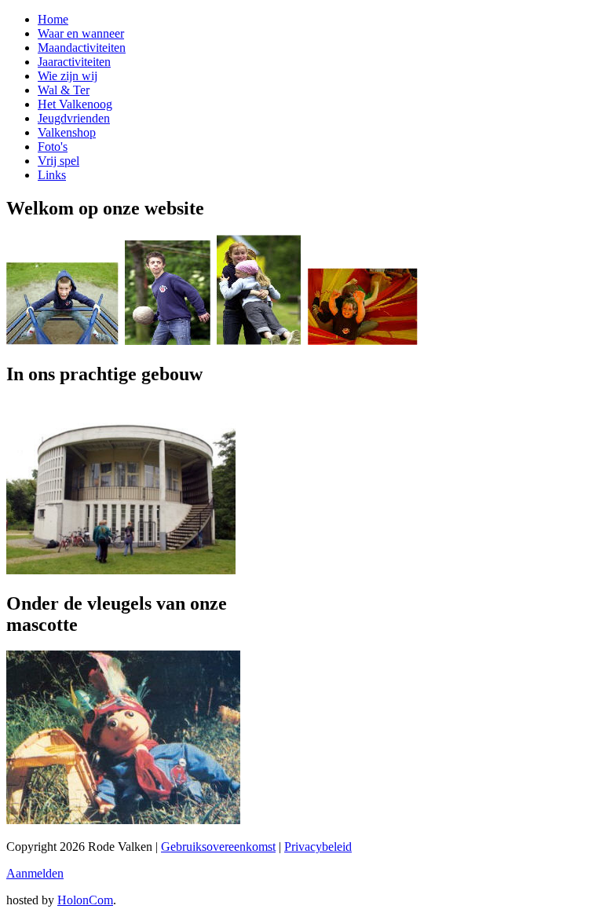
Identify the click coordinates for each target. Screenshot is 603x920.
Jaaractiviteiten (74, 61)
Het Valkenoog (75, 104)
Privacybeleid (318, 846)
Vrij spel (58, 160)
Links (52, 174)
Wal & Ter (64, 90)
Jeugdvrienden (74, 118)
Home (53, 19)
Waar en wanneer (81, 33)
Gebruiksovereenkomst (218, 846)
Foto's (53, 146)
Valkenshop (67, 132)
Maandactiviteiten (82, 47)
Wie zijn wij (67, 75)
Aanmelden (35, 873)
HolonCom (85, 900)
